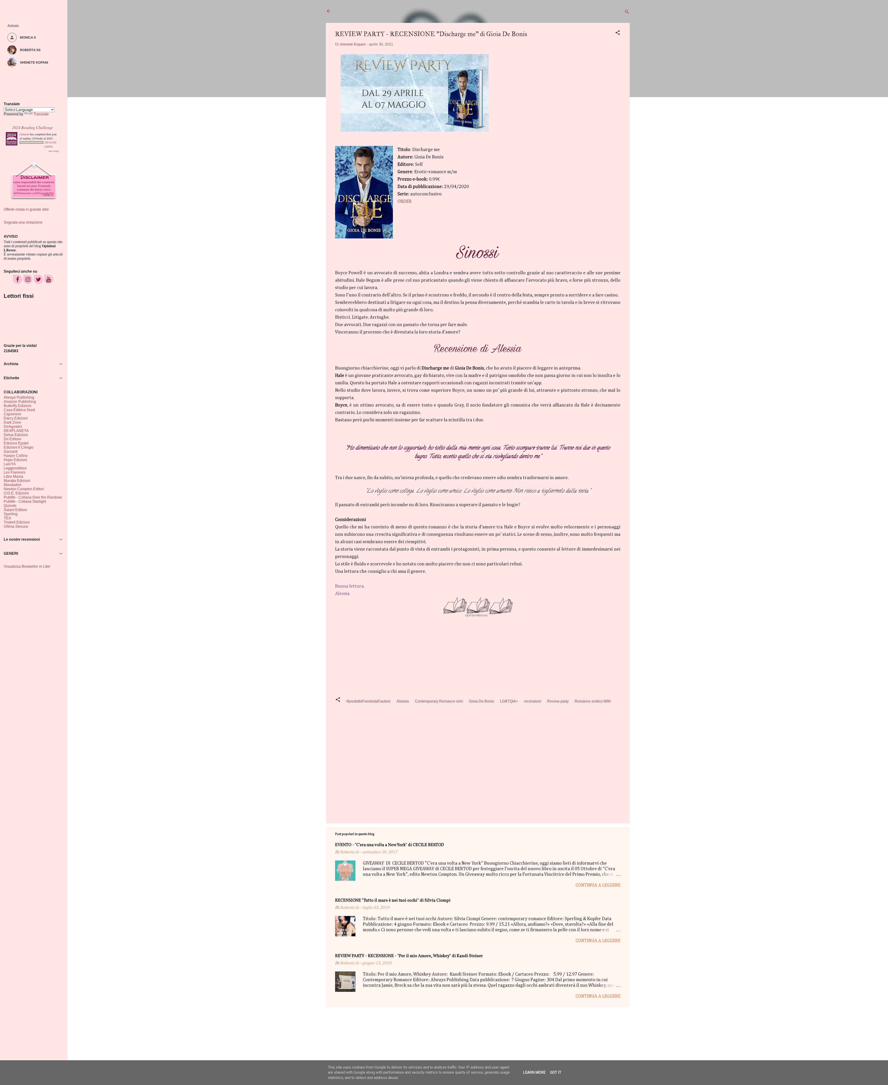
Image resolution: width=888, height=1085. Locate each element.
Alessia (403, 701)
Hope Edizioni (15, 460)
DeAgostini (13, 426)
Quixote (10, 506)
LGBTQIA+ (509, 701)
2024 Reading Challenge (32, 127)
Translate (41, 114)
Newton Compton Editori (24, 489)
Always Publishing (19, 397)
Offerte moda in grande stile (26, 209)
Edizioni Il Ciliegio (19, 447)
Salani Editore (15, 510)
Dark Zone (12, 422)
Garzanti (11, 451)
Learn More (534, 1072)
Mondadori (12, 485)
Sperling (11, 514)
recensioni (532, 701)
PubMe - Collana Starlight (25, 501)
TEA (7, 518)
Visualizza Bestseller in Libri (27, 566)
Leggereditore (15, 468)
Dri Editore (12, 439)
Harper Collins (16, 456)
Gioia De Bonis (481, 701)
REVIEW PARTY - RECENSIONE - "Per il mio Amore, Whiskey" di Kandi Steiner (409, 956)
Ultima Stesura (16, 526)
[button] (617, 33)
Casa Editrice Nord (19, 410)
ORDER (405, 201)
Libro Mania (13, 476)
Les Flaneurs (14, 472)
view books (53, 151)
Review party (558, 701)
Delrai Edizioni (16, 435)
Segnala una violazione (23, 222)
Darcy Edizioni (16, 418)
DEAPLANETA (16, 431)
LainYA (10, 464)
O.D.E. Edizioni (16, 493)
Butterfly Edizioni (17, 406)
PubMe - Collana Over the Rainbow (33, 497)
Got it (555, 1072)
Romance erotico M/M (592, 701)
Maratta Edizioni (17, 481)
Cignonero (12, 414)
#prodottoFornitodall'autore (368, 701)
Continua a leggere (598, 885)
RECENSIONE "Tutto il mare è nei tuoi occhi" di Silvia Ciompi (392, 900)
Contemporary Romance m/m (439, 701)
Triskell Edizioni (17, 522)
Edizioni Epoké (16, 443)
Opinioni (24, 134)
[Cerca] (627, 13)
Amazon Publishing (20, 402)
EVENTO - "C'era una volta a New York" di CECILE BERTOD (389, 845)
